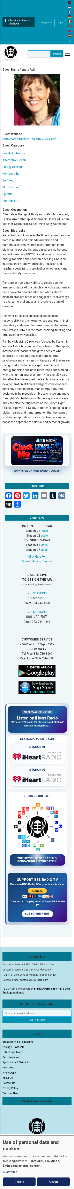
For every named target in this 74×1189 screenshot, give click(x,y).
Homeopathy (10, 173)
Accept (53, 1181)
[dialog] (37, 1162)
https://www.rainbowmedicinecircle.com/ (29, 138)
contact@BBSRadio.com (34, 980)
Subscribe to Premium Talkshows (19, 22)
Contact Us (8, 1083)
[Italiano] (70, 21)
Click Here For (37, 556)
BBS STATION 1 (37, 593)
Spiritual (7, 194)
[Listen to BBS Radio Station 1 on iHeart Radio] (37, 755)
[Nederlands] (70, 7)
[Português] (70, 25)
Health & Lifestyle (13, 153)
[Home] (10, 53)
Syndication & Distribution (16, 1062)
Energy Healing (12, 167)
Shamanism (10, 200)
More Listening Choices (37, 561)
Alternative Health (14, 160)
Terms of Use (10, 1093)
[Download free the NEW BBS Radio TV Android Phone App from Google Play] (37, 670)
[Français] (70, 11)
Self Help (8, 180)
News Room (9, 1067)
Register (47, 22)
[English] (70, 2)
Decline (19, 1181)
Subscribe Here (37, 913)
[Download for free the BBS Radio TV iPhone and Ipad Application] (37, 687)
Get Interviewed (11, 1057)
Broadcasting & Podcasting (18, 1041)
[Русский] (70, 30)
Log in (60, 22)
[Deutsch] (70, 16)
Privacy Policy (10, 1088)
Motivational (10, 187)
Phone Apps (9, 1072)
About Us (7, 1077)
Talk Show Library (12, 1052)
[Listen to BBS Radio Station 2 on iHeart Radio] (37, 778)
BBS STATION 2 (37, 612)
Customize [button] (10, 1172)
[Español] (70, 35)
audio (44, 530)
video (44, 545)
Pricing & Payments (13, 1047)
